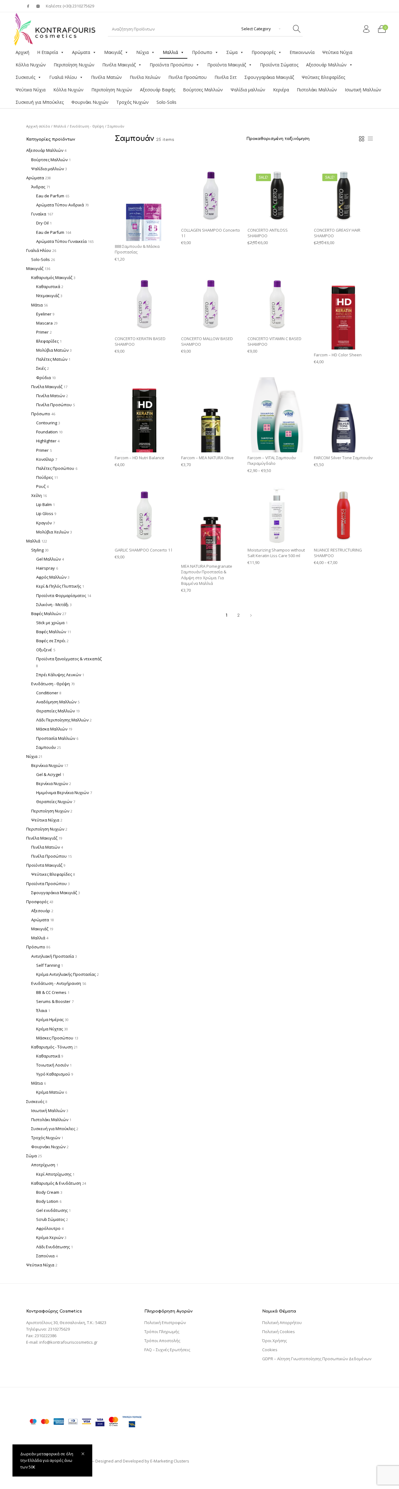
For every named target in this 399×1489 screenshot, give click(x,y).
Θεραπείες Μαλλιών (55, 711)
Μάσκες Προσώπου (54, 1038)
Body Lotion (47, 1201)
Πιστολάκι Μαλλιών (317, 90)
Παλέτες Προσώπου (55, 468)
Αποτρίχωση (43, 1165)
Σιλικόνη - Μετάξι (52, 604)
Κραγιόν (44, 523)
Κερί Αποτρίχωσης (53, 1174)
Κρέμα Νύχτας (49, 1029)
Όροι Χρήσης (274, 1340)
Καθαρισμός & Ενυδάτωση (56, 1183)
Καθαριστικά (48, 286)
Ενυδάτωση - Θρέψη (87, 126)
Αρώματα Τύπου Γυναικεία (61, 241)
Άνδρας (38, 187)
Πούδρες (44, 477)
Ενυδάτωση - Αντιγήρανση (56, 983)
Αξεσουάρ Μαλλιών (326, 65)
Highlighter (46, 441)
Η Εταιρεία (47, 52)
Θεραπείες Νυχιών (54, 801)
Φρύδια (43, 377)
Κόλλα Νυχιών (31, 65)
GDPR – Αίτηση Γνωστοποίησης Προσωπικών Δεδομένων (316, 1358)
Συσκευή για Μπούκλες (40, 102)
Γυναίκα (38, 214)
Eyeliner (43, 314)
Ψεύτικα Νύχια (337, 52)
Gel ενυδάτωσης (52, 1210)
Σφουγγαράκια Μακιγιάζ (269, 77)
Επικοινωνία (302, 52)
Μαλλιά (170, 52)
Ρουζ (41, 486)
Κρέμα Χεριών (49, 1237)
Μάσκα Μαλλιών (51, 729)
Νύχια (142, 52)
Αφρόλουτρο (48, 1228)
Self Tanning (48, 965)
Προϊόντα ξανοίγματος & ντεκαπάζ (69, 659)
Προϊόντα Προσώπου (171, 65)
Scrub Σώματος (50, 1219)
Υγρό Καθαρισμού (53, 1074)
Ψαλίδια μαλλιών (248, 90)
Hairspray (45, 568)
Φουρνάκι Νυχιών (89, 102)
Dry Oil (42, 223)
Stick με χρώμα (50, 622)
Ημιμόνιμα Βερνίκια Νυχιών (62, 792)
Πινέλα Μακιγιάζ (119, 65)
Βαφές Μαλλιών (46, 613)
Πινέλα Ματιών (106, 77)
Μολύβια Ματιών (52, 350)
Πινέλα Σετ (225, 77)
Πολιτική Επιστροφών (165, 1322)
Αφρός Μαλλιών (51, 577)
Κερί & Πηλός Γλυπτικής (58, 586)
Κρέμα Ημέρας (50, 1019)
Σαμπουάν (46, 747)
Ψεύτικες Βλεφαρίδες (323, 77)
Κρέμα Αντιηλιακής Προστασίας (66, 974)
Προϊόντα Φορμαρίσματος (61, 595)
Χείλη (36, 495)
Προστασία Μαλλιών (55, 738)
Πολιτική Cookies (278, 1331)
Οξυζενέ (44, 650)
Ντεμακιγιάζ (47, 295)
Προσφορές (264, 52)
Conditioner (47, 693)
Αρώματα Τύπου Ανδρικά (60, 205)
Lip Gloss (44, 513)
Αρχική (22, 52)
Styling (37, 550)
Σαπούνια (45, 1256)
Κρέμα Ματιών (50, 1092)
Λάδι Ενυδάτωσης (53, 1247)
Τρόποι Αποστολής (162, 1340)
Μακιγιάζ (113, 52)
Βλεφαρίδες (47, 341)
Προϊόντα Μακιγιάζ (226, 65)
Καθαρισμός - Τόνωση (52, 1047)
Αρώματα (81, 52)
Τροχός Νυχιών (132, 102)
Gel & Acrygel (48, 774)
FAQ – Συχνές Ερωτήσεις (167, 1349)
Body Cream (47, 1192)
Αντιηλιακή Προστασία (52, 956)
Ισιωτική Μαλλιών (363, 90)
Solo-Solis (166, 102)
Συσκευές (25, 77)
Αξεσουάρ (40, 910)
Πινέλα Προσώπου (187, 77)
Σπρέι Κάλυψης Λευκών (58, 674)
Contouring (46, 423)
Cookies (269, 1349)
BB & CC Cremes (51, 992)
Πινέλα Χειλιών (145, 77)
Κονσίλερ (45, 459)
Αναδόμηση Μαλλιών (56, 702)
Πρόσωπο (202, 52)
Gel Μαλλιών (48, 559)
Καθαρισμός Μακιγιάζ (51, 277)
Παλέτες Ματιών (51, 359)
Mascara (44, 323)
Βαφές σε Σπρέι (50, 640)
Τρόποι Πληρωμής (161, 1331)
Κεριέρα (281, 90)
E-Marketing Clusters (169, 1461)
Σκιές (41, 368)
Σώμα (232, 52)
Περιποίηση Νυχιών (74, 65)
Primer (42, 332)
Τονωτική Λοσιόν (52, 1065)
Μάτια (37, 305)
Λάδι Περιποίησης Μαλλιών (62, 720)
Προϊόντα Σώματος (279, 65)
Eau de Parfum (50, 196)
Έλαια (41, 1010)
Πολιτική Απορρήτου (282, 1322)
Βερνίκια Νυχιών (47, 765)
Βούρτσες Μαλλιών (203, 90)
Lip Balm (44, 504)
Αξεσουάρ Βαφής (157, 90)
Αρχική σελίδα (38, 126)
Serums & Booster (53, 1001)
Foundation (47, 432)
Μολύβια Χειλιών (52, 532)
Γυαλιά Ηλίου (63, 77)
